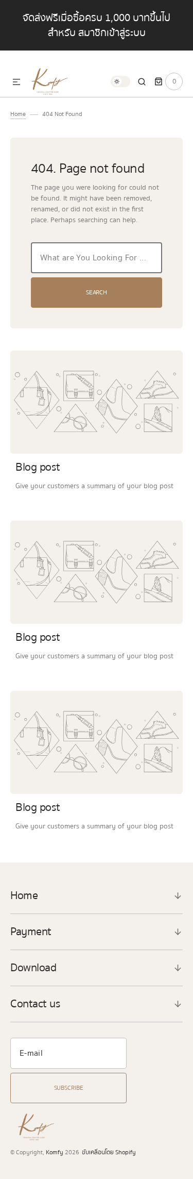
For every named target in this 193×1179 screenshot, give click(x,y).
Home (18, 114)
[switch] (120, 81)
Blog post (37, 467)
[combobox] (96, 257)
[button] (16, 82)
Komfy (54, 1152)
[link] (96, 402)
